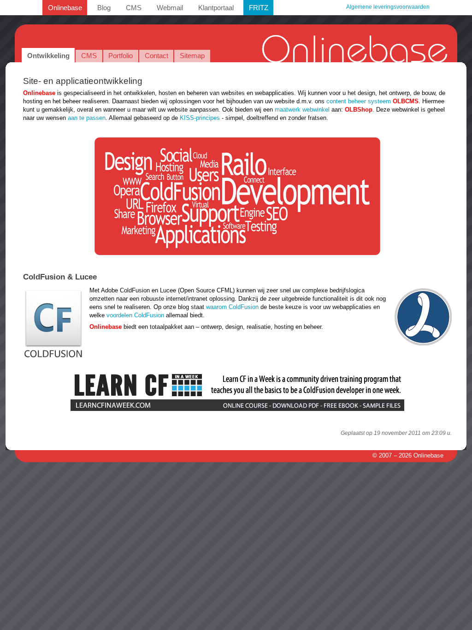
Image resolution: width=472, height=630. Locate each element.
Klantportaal (216, 8)
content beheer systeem (358, 101)
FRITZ (258, 8)
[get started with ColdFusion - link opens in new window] (237, 409)
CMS (134, 8)
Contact (156, 55)
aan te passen (87, 117)
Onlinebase (65, 8)
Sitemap (192, 55)
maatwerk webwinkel (302, 109)
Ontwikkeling (48, 55)
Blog (104, 8)
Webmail (170, 8)
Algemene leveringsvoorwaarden (388, 7)
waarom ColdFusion (232, 306)
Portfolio (120, 55)
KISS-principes (200, 117)
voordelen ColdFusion (135, 315)
